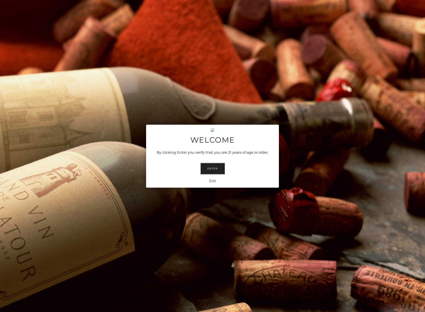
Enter (212, 168)
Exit (212, 181)
